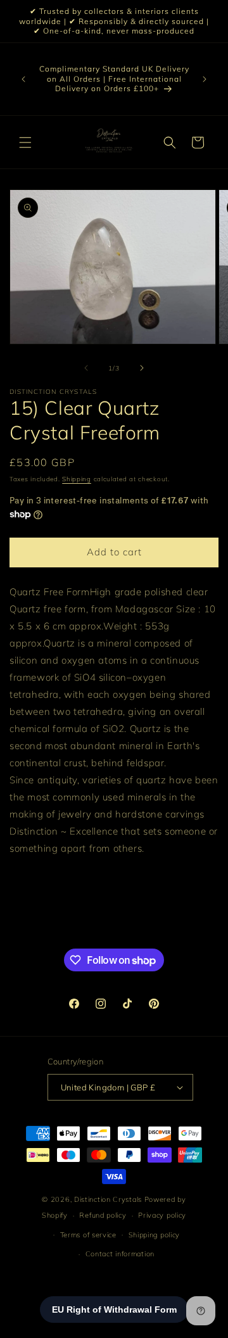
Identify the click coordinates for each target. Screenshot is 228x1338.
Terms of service (88, 1234)
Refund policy (102, 1215)
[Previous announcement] (23, 79)
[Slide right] (142, 368)
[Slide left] (86, 368)
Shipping (76, 479)
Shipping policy (154, 1234)
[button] (25, 142)
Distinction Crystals (108, 1199)
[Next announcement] (204, 79)
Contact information (120, 1253)
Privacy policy (162, 1215)
